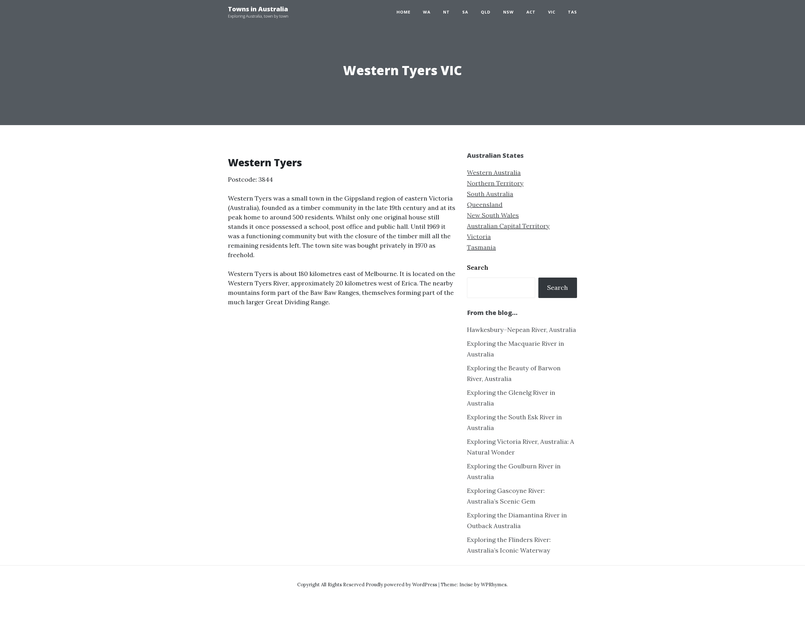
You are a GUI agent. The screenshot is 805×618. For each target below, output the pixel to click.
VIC (551, 12)
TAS (572, 12)
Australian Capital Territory (508, 226)
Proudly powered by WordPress (402, 585)
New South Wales (493, 215)
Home (403, 12)
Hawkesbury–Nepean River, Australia (521, 330)
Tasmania (481, 247)
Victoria (479, 236)
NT (446, 12)
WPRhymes (494, 585)
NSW (508, 12)
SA (465, 12)
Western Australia (494, 172)
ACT (531, 12)
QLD (486, 12)
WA (426, 12)
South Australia (490, 194)
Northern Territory (495, 183)
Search (477, 267)
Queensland (484, 204)
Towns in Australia (258, 9)
